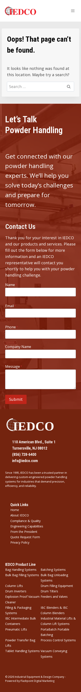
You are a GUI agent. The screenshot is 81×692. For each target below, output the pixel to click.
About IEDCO (19, 515)
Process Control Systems (58, 640)
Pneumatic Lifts (16, 629)
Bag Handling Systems (21, 570)
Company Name (18, 346)
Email (10, 306)
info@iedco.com (25, 460)
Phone (11, 327)
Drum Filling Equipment (57, 586)
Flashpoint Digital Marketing (37, 681)
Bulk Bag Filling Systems (22, 575)
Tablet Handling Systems (22, 651)
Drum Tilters (49, 591)
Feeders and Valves (54, 596)
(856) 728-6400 (24, 454)
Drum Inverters (15, 591)
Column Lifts (14, 586)
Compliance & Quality (25, 521)
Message (13, 366)
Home (14, 510)
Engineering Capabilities (26, 526)
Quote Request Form (25, 537)
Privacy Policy (19, 542)
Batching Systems (53, 570)
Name (11, 284)
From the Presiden (23, 532)
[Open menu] (73, 10)
